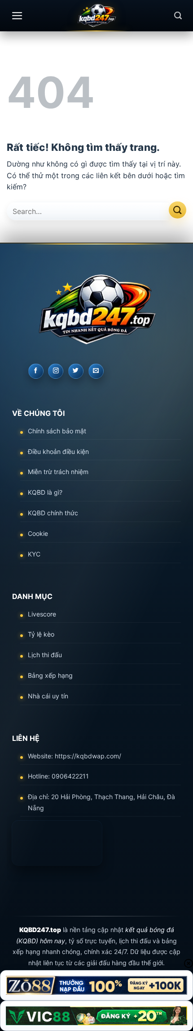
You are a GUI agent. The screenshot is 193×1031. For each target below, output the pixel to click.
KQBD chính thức (53, 513)
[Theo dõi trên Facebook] (36, 371)
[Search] (178, 16)
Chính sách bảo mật (57, 431)
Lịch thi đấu (45, 655)
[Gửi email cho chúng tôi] (96, 371)
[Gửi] (177, 210)
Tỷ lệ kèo (41, 634)
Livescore (42, 614)
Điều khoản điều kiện (58, 451)
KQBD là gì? (45, 492)
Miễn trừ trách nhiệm (58, 471)
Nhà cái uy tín (48, 696)
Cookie (38, 533)
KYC (34, 554)
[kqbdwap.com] (96, 15)
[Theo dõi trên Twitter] (75, 371)
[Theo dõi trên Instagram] (55, 371)
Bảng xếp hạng (50, 675)
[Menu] (17, 15)
